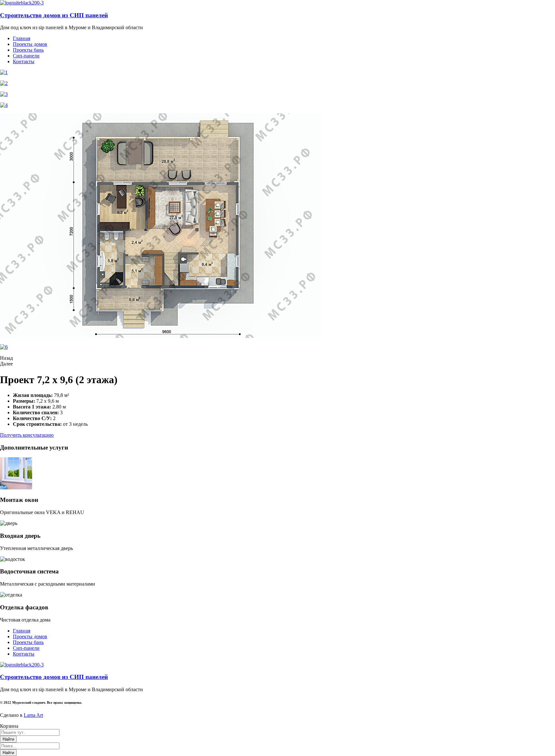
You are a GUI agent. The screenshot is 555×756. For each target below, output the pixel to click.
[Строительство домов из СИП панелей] (22, 2)
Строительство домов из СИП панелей (54, 15)
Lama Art (33, 715)
